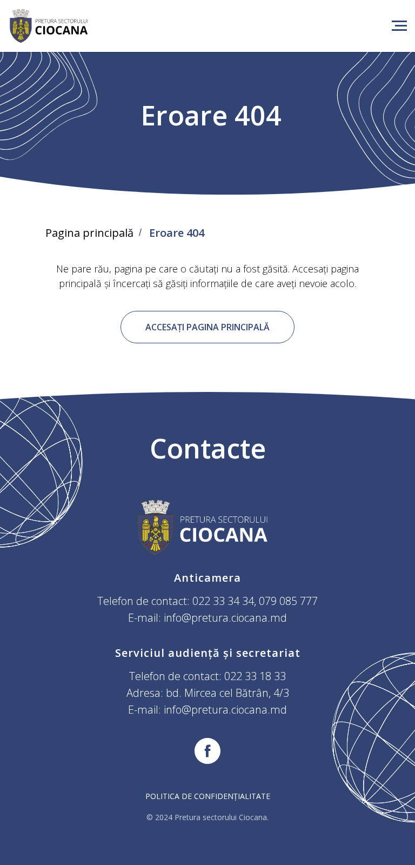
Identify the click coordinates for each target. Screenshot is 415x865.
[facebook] (207, 751)
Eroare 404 (176, 233)
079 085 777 (288, 601)
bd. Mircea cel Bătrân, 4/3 (227, 693)
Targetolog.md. (263, 827)
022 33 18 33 (255, 676)
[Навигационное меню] (399, 26)
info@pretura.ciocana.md (225, 617)
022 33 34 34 (223, 601)
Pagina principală (89, 233)
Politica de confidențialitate (207, 796)
